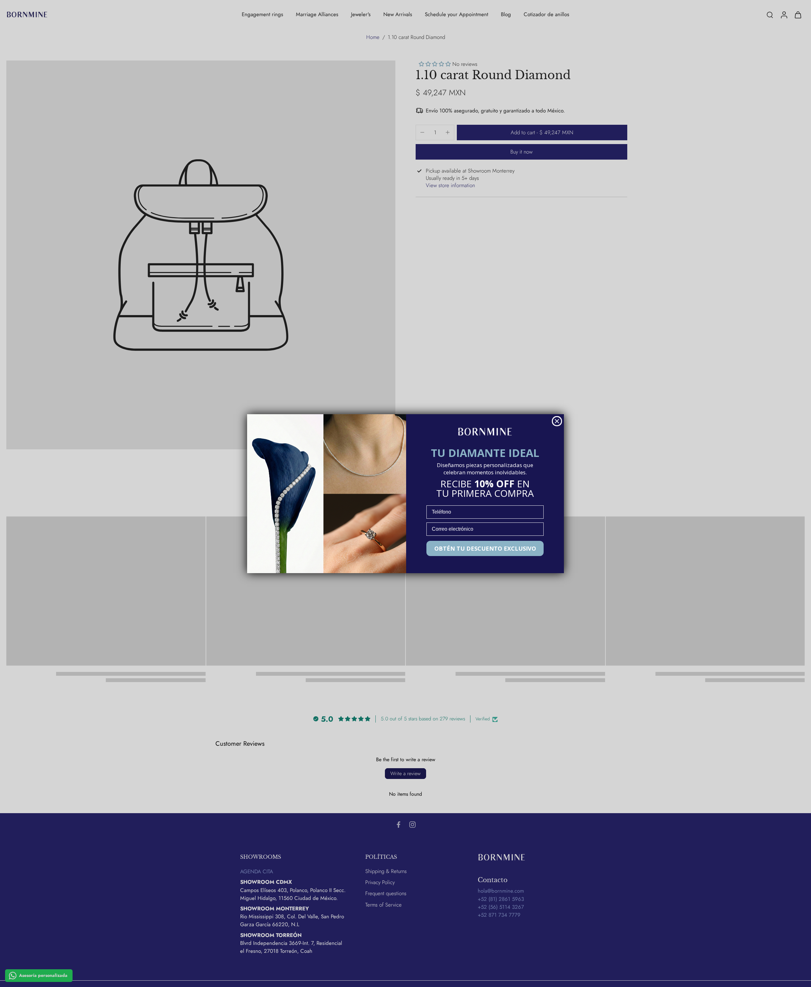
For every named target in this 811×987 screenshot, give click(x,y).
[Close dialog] (556, 421)
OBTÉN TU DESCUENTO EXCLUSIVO (485, 548)
